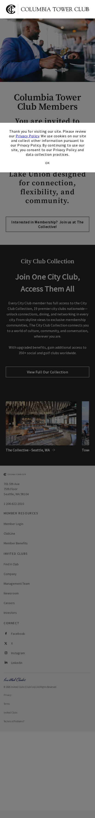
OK (47, 163)
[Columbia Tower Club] (47, 9)
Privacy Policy (27, 136)
